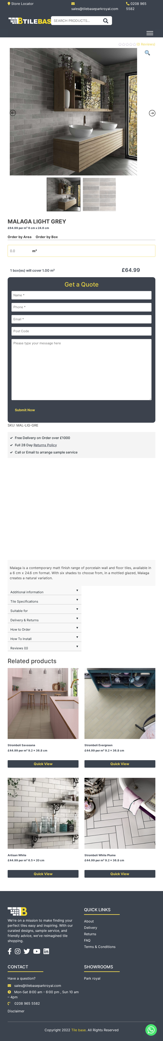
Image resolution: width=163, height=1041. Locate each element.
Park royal (92, 978)
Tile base (78, 1030)
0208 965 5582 (26, 1003)
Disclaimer (16, 1011)
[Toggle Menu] (149, 33)
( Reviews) (145, 44)
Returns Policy (45, 445)
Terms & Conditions (99, 947)
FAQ (87, 940)
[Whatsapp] (151, 1030)
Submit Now (25, 410)
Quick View (43, 764)
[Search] (105, 20)
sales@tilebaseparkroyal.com (37, 985)
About (89, 921)
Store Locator (22, 3)
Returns (90, 934)
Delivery (90, 927)
